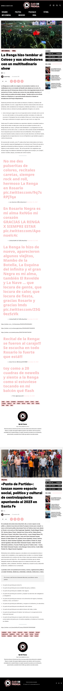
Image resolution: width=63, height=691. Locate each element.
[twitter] (24, 436)
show (3, 405)
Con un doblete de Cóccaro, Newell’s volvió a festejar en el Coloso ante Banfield (56, 69)
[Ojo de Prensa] (2, 76)
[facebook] (20, 436)
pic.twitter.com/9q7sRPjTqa (22, 194)
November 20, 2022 (32, 202)
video (7, 405)
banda (3, 401)
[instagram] (22, 436)
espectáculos (20, 401)
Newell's (9, 403)
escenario (13, 401)
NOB (14, 403)
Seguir (59, 56)
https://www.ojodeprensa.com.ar (22, 426)
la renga (3, 403)
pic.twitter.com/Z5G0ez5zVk (21, 311)
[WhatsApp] (18, 81)
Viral (14, 51)
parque (18, 403)
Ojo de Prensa (7, 76)
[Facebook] (50, 5)
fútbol (32, 401)
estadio (27, 401)
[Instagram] (53, 5)
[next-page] (49, 92)
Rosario (37, 403)
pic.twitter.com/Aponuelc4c (21, 233)
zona (12, 405)
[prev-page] (46, 92)
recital (23, 403)
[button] (60, 5)
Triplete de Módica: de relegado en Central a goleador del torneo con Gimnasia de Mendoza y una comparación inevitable (56, 77)
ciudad (8, 401)
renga (28, 403)
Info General (6, 51)
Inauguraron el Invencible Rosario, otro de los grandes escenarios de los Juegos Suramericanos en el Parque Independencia (56, 85)
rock (33, 403)
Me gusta (59, 53)
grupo (37, 401)
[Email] (22, 81)
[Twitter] (57, 5)
